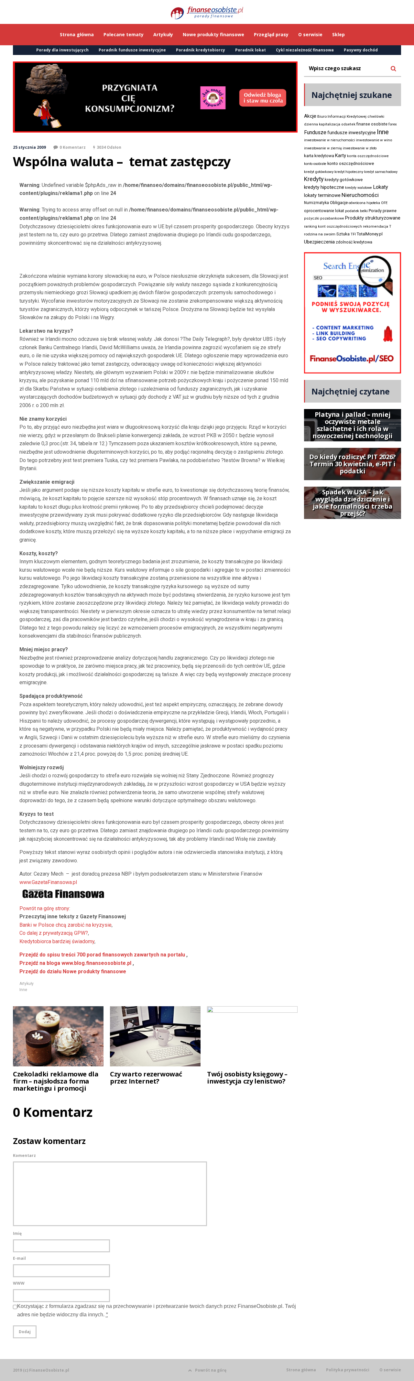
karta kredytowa (319, 155)
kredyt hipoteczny (348, 172)
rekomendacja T (377, 226)
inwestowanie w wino (374, 140)
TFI (353, 234)
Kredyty (314, 179)
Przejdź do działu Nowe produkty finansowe (72, 971)
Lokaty (380, 187)
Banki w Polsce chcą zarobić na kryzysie (65, 925)
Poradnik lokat (250, 50)
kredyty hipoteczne (324, 187)
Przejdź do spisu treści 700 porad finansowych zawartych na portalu (102, 955)
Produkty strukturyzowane (372, 218)
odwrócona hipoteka (364, 203)
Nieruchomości (360, 195)
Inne (23, 989)
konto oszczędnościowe (350, 163)
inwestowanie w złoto (359, 148)
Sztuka (343, 234)
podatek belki (356, 211)
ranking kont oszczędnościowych (333, 226)
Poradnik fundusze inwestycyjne (132, 50)
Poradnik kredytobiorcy (200, 50)
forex (392, 124)
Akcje (310, 116)
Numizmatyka (316, 202)
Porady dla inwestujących (62, 50)
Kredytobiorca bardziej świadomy (56, 941)
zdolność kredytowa (354, 242)
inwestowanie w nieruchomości (329, 140)
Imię (17, 1233)
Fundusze (315, 132)
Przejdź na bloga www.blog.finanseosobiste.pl (75, 963)
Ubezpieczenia (319, 242)
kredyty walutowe (358, 188)
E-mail (19, 1258)
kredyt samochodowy (381, 172)
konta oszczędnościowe (368, 156)
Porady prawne (383, 210)
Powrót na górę (210, 1370)
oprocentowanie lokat (324, 211)
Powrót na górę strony (44, 908)
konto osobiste (315, 164)
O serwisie (390, 1370)
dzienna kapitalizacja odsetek (329, 124)
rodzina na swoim (319, 234)
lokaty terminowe (322, 195)
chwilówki (375, 116)
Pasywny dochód (361, 50)
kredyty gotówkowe (344, 179)
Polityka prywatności (347, 1370)
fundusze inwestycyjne (351, 132)
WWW (19, 1283)
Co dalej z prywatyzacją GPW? (53, 933)
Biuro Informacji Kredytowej (341, 116)
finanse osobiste (371, 124)
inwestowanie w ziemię (323, 148)
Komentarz (24, 1155)
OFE (384, 203)
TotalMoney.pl (370, 234)
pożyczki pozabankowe (324, 218)
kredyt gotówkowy (318, 171)
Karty (340, 155)
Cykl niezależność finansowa (305, 50)
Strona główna (301, 1370)
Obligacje (339, 202)
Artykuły (26, 983)
